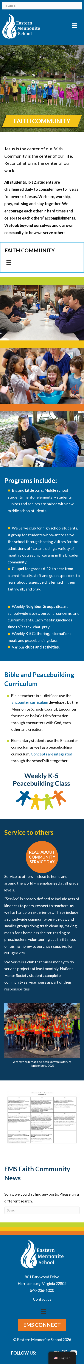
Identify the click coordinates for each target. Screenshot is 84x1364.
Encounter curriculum (29, 702)
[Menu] (74, 25)
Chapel (18, 568)
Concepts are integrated (51, 754)
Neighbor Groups (40, 606)
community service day (47, 919)
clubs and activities (42, 647)
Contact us (42, 1299)
